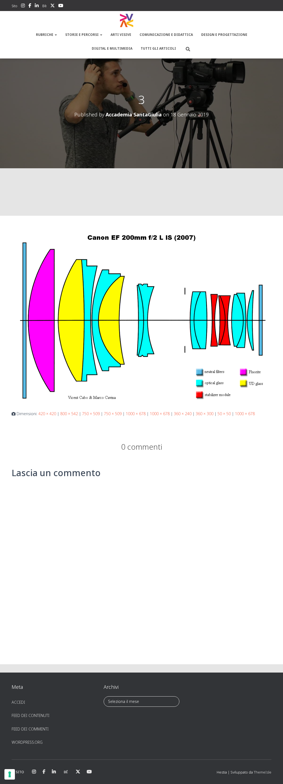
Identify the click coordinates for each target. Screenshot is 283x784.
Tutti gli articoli (158, 48)
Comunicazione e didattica (166, 34)
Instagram (23, 6)
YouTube (60, 6)
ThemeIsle (262, 772)
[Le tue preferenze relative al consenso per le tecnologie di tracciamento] (9, 774)
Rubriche (45, 34)
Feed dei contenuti (30, 715)
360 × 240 (183, 413)
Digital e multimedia (112, 48)
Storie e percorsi (82, 34)
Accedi (18, 702)
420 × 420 (47, 413)
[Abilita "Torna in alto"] (272, 773)
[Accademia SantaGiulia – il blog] (141, 21)
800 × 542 (69, 413)
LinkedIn (37, 6)
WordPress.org (27, 742)
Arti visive (121, 34)
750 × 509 (91, 413)
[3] (141, 314)
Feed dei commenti (30, 729)
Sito (14, 6)
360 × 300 (204, 413)
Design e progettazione (224, 34)
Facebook (29, 6)
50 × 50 (224, 413)
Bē (44, 6)
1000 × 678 (136, 413)
